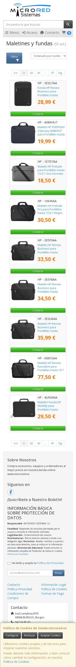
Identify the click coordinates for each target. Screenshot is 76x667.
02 (31, 73)
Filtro (14, 57)
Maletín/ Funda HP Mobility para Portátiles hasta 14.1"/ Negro (49, 407)
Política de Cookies (16, 662)
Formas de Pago (52, 593)
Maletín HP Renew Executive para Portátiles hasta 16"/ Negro (51, 368)
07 (52, 73)
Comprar (38, 114)
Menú (14, 32)
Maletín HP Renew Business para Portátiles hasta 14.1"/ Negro (49, 250)
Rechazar (29, 635)
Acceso (31, 32)
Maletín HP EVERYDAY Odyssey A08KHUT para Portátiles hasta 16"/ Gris (51, 132)
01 (24, 73)
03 (38, 73)
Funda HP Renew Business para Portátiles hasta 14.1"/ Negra (48, 93)
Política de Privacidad (17, 554)
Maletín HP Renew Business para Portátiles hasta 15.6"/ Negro (49, 289)
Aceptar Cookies (50, 635)
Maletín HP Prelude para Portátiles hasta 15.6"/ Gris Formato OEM (51, 172)
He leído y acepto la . (38, 563)
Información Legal (53, 585)
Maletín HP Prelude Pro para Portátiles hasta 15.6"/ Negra (50, 209)
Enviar (58, 573)
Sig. (60, 73)
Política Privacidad (19, 589)
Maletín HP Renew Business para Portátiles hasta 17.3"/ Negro (49, 329)
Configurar (12, 635)
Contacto (51, 32)
